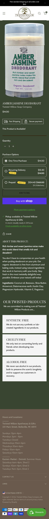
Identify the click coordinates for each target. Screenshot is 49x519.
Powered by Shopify (9, 502)
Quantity (6, 140)
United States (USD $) (14, 493)
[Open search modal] (39, 13)
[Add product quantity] (13, 146)
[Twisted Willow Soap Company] (24, 13)
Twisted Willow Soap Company (17, 107)
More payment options (24, 209)
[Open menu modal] (4, 13)
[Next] (45, 3)
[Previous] (4, 3)
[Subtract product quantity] (5, 146)
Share (9, 234)
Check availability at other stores (18, 226)
